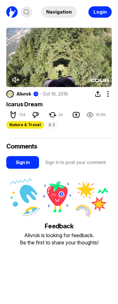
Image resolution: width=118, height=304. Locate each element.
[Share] (98, 94)
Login (100, 12)
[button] (15, 79)
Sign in (23, 162)
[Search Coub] (26, 12)
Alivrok (23, 94)
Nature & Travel (25, 124)
